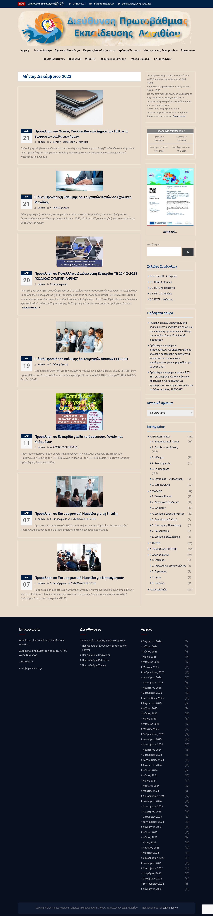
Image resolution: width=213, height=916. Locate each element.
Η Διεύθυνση (42, 50)
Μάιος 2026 (149, 656)
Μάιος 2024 (149, 780)
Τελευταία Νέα (158, 589)
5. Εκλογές (158, 583)
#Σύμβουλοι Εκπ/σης (113, 58)
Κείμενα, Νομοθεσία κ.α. (98, 50)
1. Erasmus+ (159, 559)
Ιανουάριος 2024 (152, 801)
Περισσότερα (29, 307)
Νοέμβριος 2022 (152, 873)
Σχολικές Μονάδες (66, 50)
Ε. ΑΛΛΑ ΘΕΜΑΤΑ (159, 554)
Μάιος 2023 (149, 842)
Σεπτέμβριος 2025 (153, 698)
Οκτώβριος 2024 (152, 754)
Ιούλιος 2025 (150, 708)
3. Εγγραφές (159, 507)
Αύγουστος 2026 (152, 641)
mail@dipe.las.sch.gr (104, 3)
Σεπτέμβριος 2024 (153, 760)
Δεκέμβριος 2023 (153, 806)
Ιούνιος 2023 (150, 837)
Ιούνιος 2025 (150, 713)
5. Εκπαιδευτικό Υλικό (164, 519)
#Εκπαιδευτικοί (53, 58)
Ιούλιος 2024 (150, 770)
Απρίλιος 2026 (151, 661)
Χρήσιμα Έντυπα (128, 50)
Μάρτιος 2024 (151, 790)
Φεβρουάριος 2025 (153, 734)
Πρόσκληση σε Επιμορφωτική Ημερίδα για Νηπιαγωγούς (79, 578)
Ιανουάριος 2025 (152, 739)
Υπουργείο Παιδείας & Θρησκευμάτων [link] (103, 640)
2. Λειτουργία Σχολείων (165, 502)
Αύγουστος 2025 (152, 703)
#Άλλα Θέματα (140, 58)
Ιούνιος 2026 (150, 651)
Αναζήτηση (153, 244)
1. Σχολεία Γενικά (162, 496)
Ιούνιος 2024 (150, 775)
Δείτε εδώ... (170, 231)
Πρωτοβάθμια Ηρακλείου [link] (96, 655)
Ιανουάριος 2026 (152, 677)
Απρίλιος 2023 (151, 847)
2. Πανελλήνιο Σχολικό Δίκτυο (169, 565)
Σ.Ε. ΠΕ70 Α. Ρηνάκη (161, 293)
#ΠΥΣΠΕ (90, 58)
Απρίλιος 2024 (151, 785)
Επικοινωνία (162, 58)
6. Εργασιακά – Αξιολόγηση (167, 478)
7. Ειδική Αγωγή (59, 364)
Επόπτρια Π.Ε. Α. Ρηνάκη (163, 276)
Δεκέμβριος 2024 (153, 744)
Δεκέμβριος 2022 (153, 868)
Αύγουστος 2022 (152, 889)
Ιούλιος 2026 (150, 646)
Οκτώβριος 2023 (152, 816)
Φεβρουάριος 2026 (153, 672)
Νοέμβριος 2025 (152, 687)
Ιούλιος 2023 (150, 832)
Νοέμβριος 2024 (152, 749)
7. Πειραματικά (160, 531)
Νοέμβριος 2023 (152, 811)
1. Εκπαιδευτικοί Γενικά (165, 441)
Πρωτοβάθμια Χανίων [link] (94, 665)
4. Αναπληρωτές (59, 207)
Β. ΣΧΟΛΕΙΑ (156, 491)
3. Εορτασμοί (159, 571)
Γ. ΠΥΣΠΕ (155, 543)
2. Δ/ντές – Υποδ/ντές (165, 447)
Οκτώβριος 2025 (152, 692)
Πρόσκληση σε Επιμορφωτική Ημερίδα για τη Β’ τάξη (76, 514)
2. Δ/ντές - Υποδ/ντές (62, 141)
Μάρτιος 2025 (151, 729)
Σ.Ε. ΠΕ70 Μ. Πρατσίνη (162, 287)
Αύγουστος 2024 (152, 765)
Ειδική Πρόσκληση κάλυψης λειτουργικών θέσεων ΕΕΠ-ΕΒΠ (81, 359)
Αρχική (24, 50)
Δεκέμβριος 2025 (153, 682)
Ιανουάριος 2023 (152, 863)
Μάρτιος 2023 (151, 852)
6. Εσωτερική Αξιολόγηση (166, 525)
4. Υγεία (156, 577)
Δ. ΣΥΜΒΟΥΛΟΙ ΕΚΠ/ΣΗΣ (64, 447)
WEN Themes (170, 907)
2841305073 (79, 3)
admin (41, 141)
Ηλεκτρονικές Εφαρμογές (160, 50)
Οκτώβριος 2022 (152, 878)
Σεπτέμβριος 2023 (153, 821)
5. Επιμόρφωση (58, 284)
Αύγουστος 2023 (152, 827)
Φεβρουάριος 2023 (153, 857)
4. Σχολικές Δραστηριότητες (168, 513)
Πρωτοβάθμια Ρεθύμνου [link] (95, 660)
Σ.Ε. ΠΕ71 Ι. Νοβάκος (161, 299)
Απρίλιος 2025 (151, 723)
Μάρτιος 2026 (151, 667)
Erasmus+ (187, 50)
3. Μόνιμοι (82, 141)
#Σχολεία (74, 58)
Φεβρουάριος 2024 (153, 796)
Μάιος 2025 (149, 718)
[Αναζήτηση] (188, 252)
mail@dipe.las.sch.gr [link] (30, 668)
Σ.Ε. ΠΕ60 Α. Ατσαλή (161, 282)
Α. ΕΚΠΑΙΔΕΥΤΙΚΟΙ (160, 436)
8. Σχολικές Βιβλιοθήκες (166, 536)
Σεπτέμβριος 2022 (153, 883)
